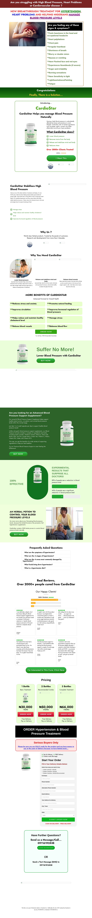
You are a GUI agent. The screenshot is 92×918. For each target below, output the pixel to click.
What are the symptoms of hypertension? (39, 552)
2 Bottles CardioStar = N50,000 (50, 771)
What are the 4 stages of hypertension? (39, 556)
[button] (46, 552)
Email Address (46, 794)
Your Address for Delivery (49, 800)
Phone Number (46, 781)
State (43, 812)
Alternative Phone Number (49, 788)
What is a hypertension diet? (35, 568)
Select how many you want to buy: (51, 767)
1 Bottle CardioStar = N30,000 (49, 769)
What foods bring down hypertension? (38, 564)
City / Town (45, 806)
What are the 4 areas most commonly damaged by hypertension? (42, 560)
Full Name (44, 775)
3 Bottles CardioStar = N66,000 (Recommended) (53, 773)
